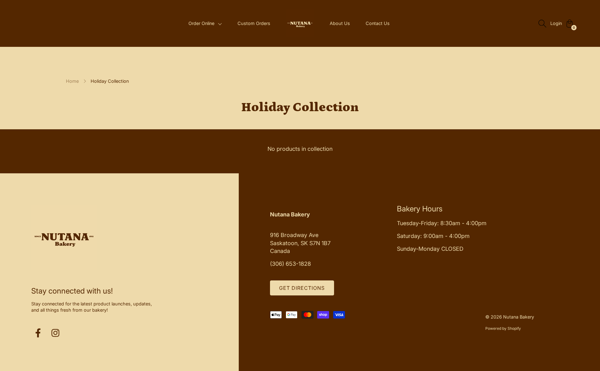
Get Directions (301, 288)
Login (556, 23)
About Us (340, 23)
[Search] (542, 23)
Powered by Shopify (503, 328)
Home (72, 81)
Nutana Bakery (518, 316)
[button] (205, 23)
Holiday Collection (110, 81)
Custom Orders (254, 23)
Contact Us (378, 23)
